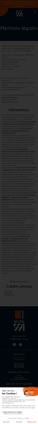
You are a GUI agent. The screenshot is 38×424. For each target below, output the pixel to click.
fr (35, 11)
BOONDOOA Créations (10, 97)
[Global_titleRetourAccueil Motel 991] (19, 16)
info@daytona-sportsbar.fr (19, 281)
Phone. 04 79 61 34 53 (19, 357)
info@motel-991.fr (19, 359)
